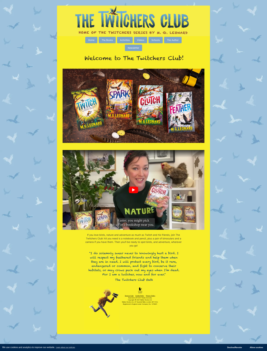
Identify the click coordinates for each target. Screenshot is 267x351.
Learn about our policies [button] (65, 347)
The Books (107, 40)
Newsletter (133, 47)
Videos (140, 40)
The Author (173, 40)
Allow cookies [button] (256, 347)
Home (91, 40)
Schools (155, 40)
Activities (125, 40)
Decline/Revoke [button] (234, 347)
